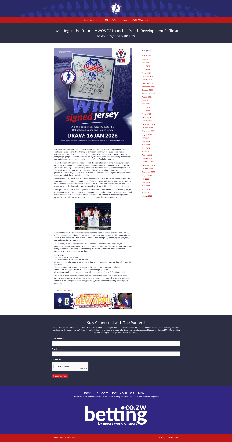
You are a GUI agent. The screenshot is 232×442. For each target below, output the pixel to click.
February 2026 (147, 76)
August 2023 (147, 175)
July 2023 (145, 179)
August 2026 (147, 56)
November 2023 (148, 165)
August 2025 (147, 97)
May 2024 (146, 145)
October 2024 (147, 127)
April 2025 (146, 110)
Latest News (89, 20)
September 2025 (148, 93)
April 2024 (146, 148)
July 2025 (145, 100)
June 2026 (146, 63)
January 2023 (147, 196)
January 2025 (147, 121)
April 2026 (146, 69)
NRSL (106, 20)
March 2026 (146, 73)
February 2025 (147, 117)
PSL (97, 20)
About (125, 20)
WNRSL (115, 20)
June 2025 (146, 103)
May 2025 (146, 107)
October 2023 (147, 168)
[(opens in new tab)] (93, 301)
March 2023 (146, 192)
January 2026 (147, 80)
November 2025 (148, 86)
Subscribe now (60, 376)
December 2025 (148, 83)
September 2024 (148, 131)
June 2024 (146, 141)
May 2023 (146, 186)
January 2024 (147, 158)
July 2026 (145, 59)
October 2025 (147, 90)
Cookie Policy (160, 438)
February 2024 (147, 155)
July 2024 (145, 138)
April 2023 (146, 189)
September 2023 (148, 172)
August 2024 (147, 134)
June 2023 (146, 182)
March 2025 (146, 114)
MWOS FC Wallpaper (140, 20)
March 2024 (146, 151)
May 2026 (146, 66)
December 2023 (148, 162)
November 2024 (148, 124)
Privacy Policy (173, 438)
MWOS (127, 396)
